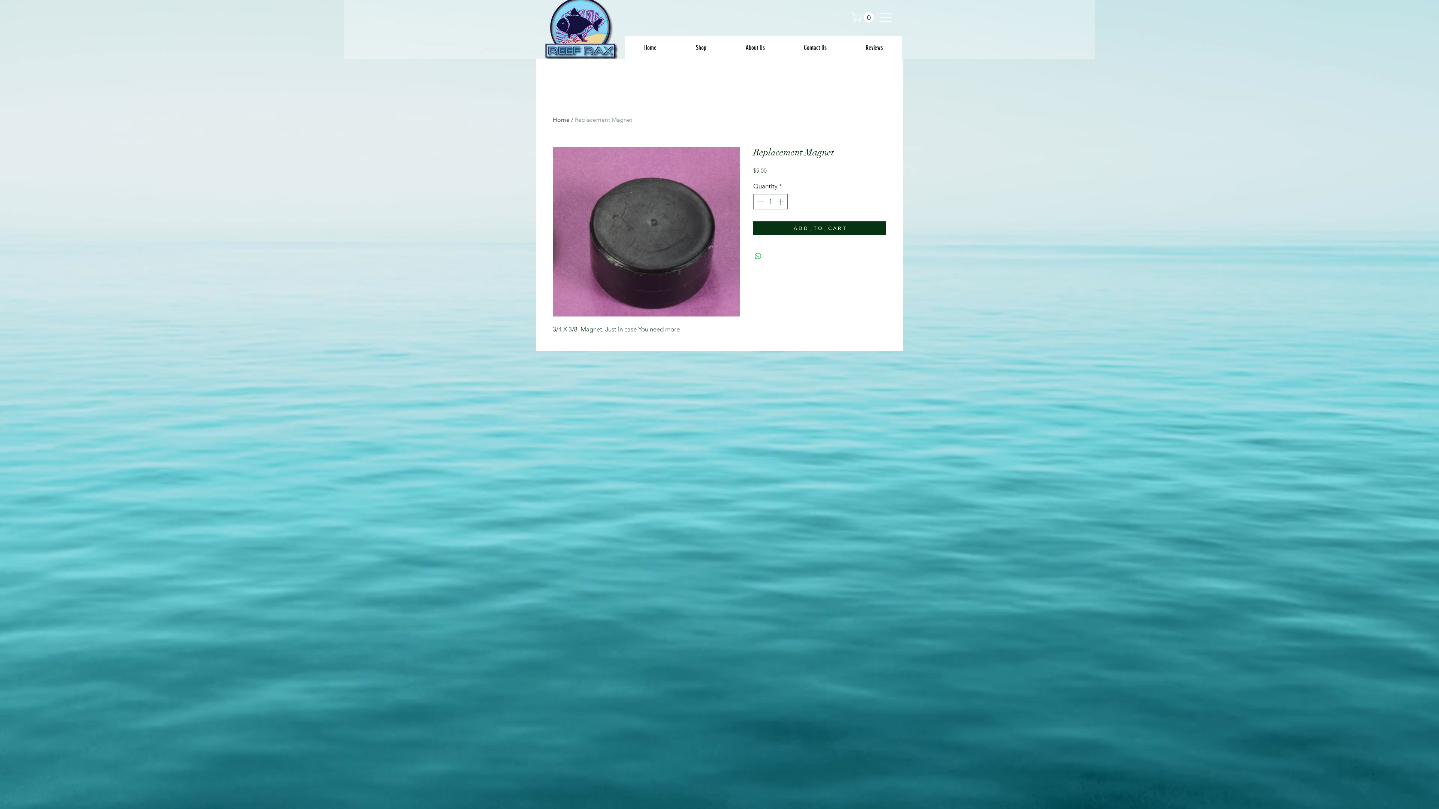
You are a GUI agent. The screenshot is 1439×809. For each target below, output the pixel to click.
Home (561, 119)
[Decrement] (760, 201)
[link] (863, 17)
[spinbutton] (771, 201)
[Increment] (781, 201)
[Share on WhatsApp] (758, 256)
